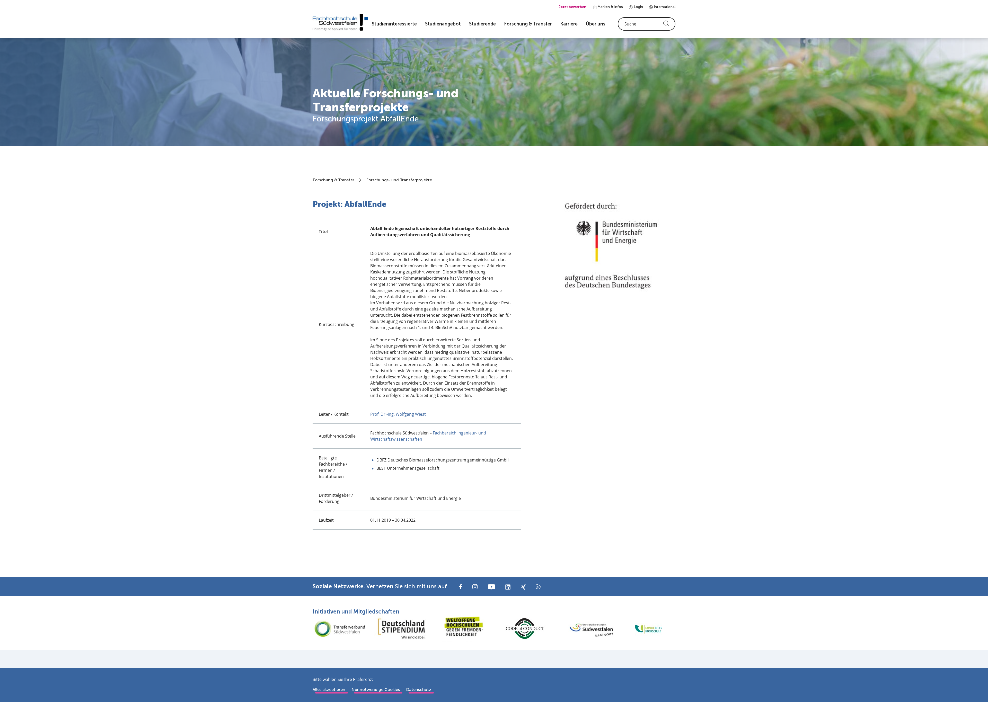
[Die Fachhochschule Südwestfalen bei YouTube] (491, 586)
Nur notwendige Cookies (375, 689)
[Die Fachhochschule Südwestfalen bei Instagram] (475, 586)
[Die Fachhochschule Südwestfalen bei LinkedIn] (507, 587)
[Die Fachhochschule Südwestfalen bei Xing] (523, 587)
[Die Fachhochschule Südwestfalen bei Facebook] (460, 586)
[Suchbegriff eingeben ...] (646, 24)
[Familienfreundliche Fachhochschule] (648, 628)
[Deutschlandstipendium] (401, 628)
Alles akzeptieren (329, 689)
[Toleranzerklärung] (463, 628)
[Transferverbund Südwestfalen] (340, 628)
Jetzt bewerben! (573, 7)
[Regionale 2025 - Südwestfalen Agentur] (587, 628)
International (664, 7)
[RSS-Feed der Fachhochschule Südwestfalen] (538, 586)
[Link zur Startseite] (340, 22)
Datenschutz (418, 689)
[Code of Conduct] (525, 628)
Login (638, 7)
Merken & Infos (609, 7)
